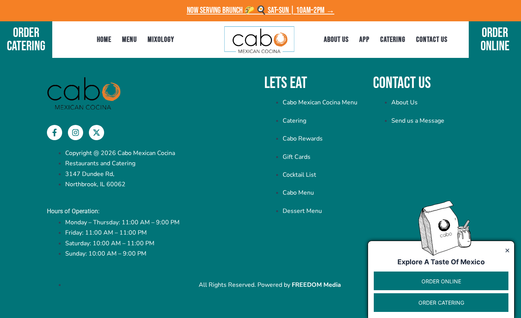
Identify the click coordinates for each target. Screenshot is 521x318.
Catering (392, 39)
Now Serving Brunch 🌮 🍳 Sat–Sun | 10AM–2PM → (260, 10)
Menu (129, 39)
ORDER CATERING (441, 303)
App (364, 39)
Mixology (161, 39)
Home (104, 39)
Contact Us (431, 39)
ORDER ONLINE (441, 281)
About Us (336, 39)
